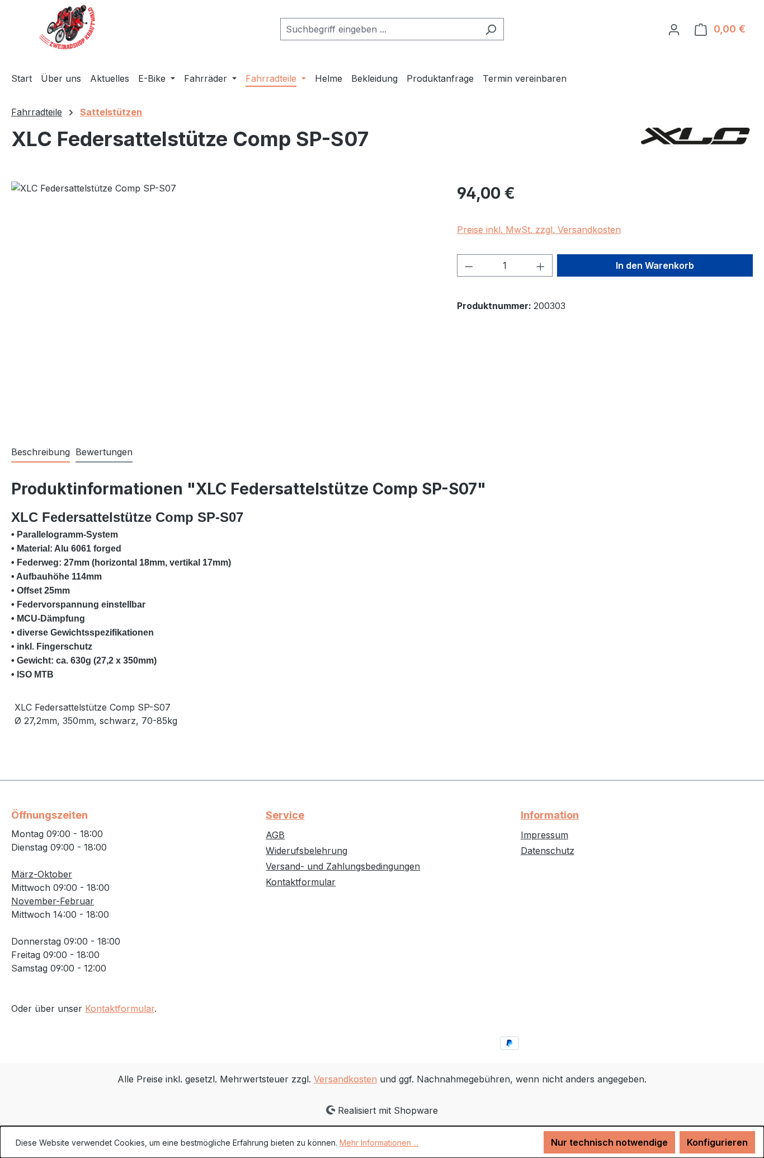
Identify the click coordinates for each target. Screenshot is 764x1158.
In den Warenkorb (655, 265)
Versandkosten (345, 1079)
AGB (275, 835)
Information (550, 815)
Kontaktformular (119, 1008)
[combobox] (379, 29)
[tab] (40, 452)
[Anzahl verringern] (468, 265)
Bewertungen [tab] (104, 451)
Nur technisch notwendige (609, 1142)
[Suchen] (491, 29)
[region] (223, 301)
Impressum (544, 835)
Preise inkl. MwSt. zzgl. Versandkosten (539, 229)
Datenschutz (547, 850)
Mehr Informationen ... (378, 1142)
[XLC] (697, 143)
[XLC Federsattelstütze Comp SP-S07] (222, 301)
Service (285, 815)
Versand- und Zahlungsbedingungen (343, 866)
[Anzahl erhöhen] (541, 265)
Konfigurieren (717, 1142)
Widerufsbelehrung (306, 850)
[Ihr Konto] (674, 29)
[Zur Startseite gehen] (67, 26)
